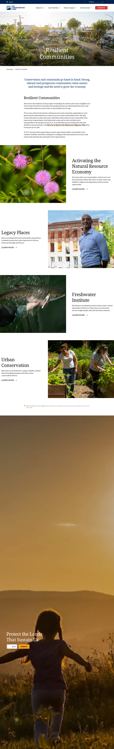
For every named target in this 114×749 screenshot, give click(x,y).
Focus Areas (9, 69)
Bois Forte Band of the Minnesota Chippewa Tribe (66, 125)
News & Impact (69, 7)
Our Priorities (53, 7)
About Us (39, 7)
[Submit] (7, 2)
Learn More (78, 189)
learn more (7, 247)
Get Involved (85, 7)
